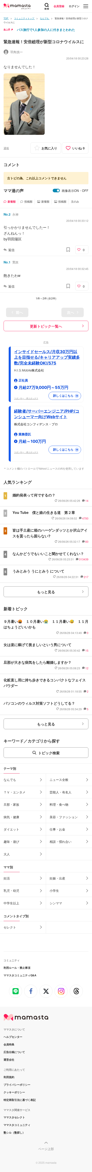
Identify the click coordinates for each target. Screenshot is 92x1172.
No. (7, 214)
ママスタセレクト (14, 1117)
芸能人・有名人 (60, 792)
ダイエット (11, 829)
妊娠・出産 (57, 878)
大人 (7, 854)
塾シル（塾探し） (14, 1132)
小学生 (54, 890)
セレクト (10, 927)
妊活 (7, 878)
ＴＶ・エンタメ (14, 792)
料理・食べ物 (59, 804)
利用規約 (9, 1077)
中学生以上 (11, 903)
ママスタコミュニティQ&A (20, 975)
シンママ (56, 903)
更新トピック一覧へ (46, 326)
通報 (6, 148)
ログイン (74, 6)
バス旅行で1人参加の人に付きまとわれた (46, 29)
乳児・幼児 (11, 890)
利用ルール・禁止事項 (17, 967)
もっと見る (46, 591)
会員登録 (59, 6)
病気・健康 (11, 817)
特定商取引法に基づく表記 (20, 1099)
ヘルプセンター (13, 1036)
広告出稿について (14, 1052)
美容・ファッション (64, 817)
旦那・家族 (11, 804)
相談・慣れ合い (60, 841)
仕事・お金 (57, 829)
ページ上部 (46, 1149)
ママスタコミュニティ (17, 1124)
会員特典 (9, 1044)
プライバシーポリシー (17, 1084)
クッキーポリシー (14, 1092)
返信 (11, 249)
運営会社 (9, 1059)
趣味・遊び (11, 841)
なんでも (10, 779)
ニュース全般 (59, 779)
